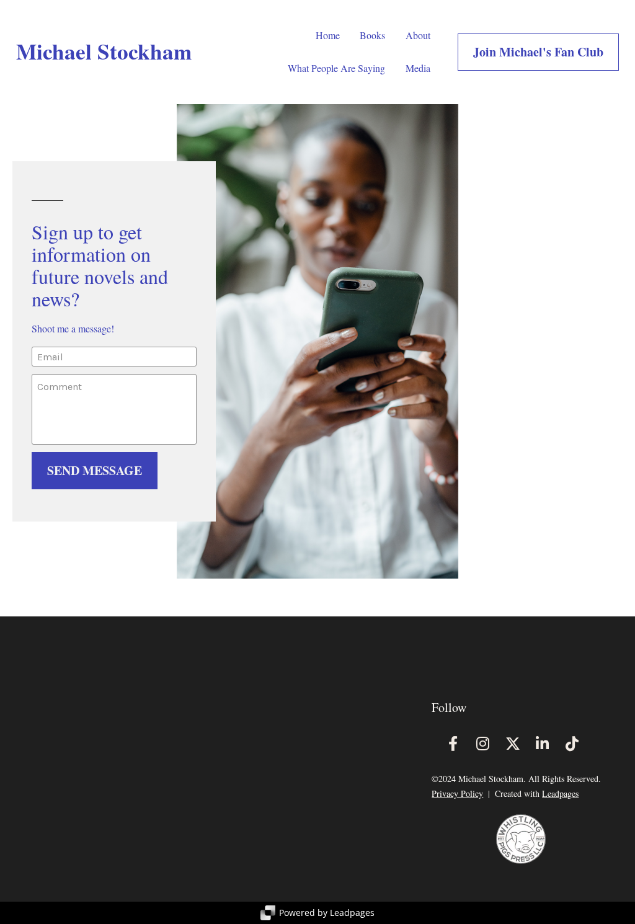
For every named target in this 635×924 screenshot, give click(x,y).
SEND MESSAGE (94, 470)
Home (328, 35)
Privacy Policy (457, 793)
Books (372, 35)
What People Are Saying (336, 67)
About (418, 35)
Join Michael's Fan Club (538, 52)
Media (418, 67)
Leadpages (560, 793)
